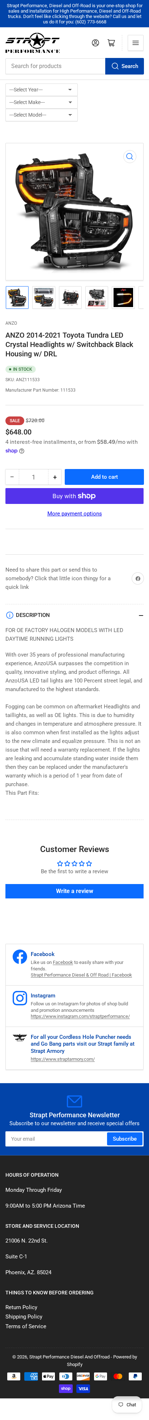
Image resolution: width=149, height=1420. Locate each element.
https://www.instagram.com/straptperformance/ (80, 1016)
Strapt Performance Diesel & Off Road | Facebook (81, 975)
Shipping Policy (23, 1316)
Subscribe (125, 1139)
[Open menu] (136, 43)
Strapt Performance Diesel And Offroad (69, 1357)
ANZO (11, 323)
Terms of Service (25, 1326)
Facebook (63, 962)
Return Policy (21, 1307)
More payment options (74, 513)
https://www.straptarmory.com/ (63, 1059)
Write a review (74, 891)
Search (130, 66)
